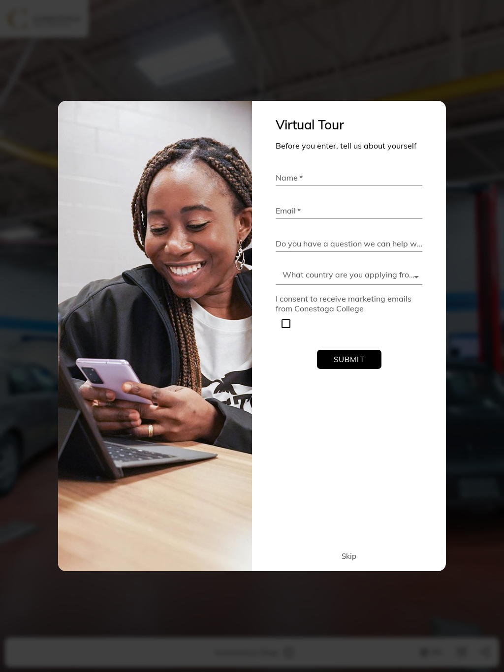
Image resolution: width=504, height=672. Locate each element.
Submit (349, 359)
